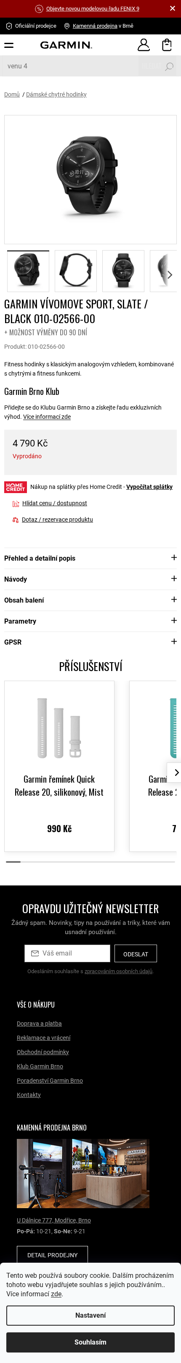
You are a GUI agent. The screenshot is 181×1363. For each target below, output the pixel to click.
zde (96, 1294)
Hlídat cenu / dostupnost (54, 503)
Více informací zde (47, 416)
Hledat (152, 66)
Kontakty (29, 1094)
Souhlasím (88, 1342)
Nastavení (87, 1315)
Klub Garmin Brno (40, 1066)
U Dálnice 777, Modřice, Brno (54, 1220)
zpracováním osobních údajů (118, 971)
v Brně (103, 26)
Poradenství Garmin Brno (50, 1080)
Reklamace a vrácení (43, 1037)
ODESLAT (135, 954)
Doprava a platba (39, 1023)
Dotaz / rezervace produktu (57, 519)
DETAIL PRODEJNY (52, 1255)
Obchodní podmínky (43, 1052)
